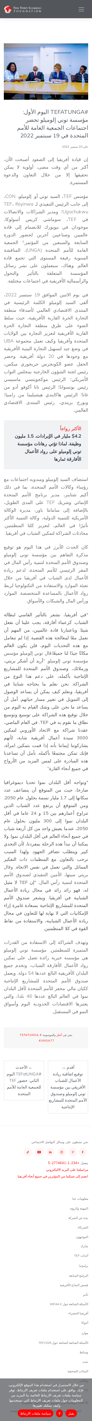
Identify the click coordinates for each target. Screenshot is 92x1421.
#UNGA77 (46, 1040)
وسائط (83, 1352)
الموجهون (82, 1237)
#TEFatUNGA (31, 1035)
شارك (84, 1246)
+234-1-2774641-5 (63, 1163)
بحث (85, 1362)
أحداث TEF (81, 1255)
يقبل (71, 1413)
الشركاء (83, 1227)
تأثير (85, 1294)
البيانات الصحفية (77, 1371)
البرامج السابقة (78, 1275)
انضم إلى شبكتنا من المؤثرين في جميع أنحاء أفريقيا (53, 1176)
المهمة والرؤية (79, 1208)
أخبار (59, 1035)
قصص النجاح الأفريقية (74, 1285)
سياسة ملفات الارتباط (35, 1413)
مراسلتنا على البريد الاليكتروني (67, 1169)
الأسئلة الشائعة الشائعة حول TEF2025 (63, 1343)
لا (59, 1413)
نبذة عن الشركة (78, 1218)
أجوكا (85, 1323)
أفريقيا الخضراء (78, 1313)
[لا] (85, 1399)
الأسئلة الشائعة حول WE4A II (69, 1304)
